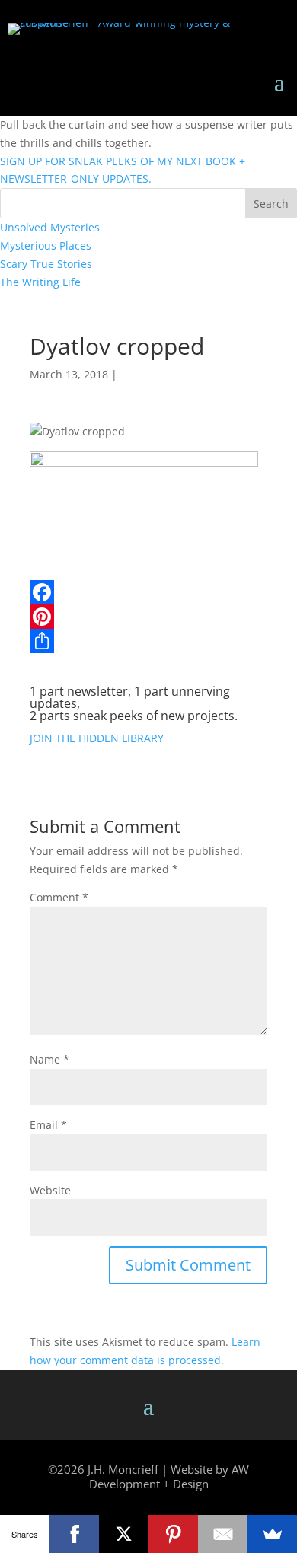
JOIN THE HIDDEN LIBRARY (97, 738)
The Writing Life (40, 282)
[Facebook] (148, 592)
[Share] (148, 641)
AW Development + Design (169, 1477)
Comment (59, 897)
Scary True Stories (46, 264)
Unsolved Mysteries (50, 227)
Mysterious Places (45, 245)
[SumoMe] (272, 1534)
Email (48, 1125)
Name (49, 1059)
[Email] (223, 1534)
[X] (123, 1534)
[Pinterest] (148, 616)
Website (50, 1190)
